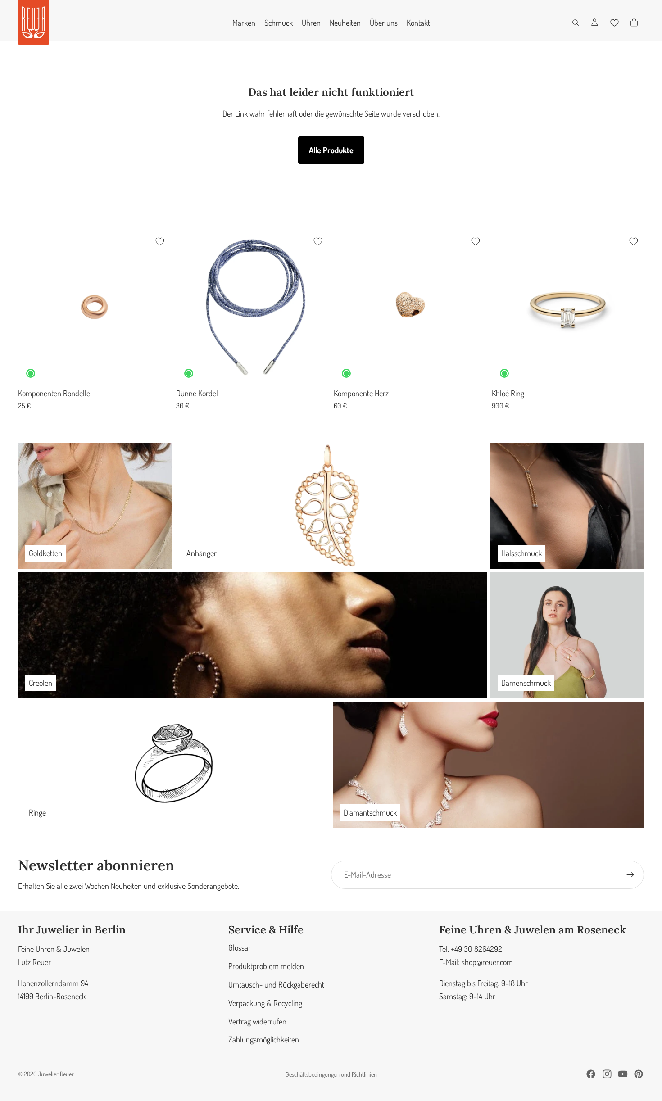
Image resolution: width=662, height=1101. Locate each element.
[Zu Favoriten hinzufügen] (160, 241)
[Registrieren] (630, 874)
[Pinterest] (638, 1074)
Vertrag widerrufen (257, 1021)
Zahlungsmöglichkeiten (263, 1040)
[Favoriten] (614, 22)
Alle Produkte (331, 150)
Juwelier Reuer (56, 1074)
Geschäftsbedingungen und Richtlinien (331, 1074)
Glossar (239, 948)
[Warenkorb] (634, 22)
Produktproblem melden (266, 966)
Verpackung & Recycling (265, 1003)
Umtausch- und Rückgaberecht (276, 984)
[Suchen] (575, 22)
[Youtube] (622, 1074)
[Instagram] (607, 1074)
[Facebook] (590, 1074)
